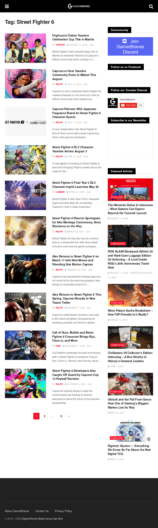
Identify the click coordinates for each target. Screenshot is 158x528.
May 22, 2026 (117, 412)
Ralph (59, 84)
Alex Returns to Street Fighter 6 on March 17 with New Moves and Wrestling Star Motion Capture (75, 260)
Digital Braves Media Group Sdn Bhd (42, 518)
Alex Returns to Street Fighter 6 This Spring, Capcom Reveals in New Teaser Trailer (76, 298)
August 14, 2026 (119, 218)
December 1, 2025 (75, 345)
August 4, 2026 (118, 319)
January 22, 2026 (76, 269)
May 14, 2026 (117, 459)
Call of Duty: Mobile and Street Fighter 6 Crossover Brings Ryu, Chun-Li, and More (73, 336)
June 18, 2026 (74, 156)
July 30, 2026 (74, 84)
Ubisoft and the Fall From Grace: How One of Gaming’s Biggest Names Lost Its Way (130, 403)
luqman (60, 192)
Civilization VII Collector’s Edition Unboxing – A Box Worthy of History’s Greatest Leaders (130, 357)
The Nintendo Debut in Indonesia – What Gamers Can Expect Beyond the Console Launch (130, 209)
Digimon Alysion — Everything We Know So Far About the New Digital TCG (129, 450)
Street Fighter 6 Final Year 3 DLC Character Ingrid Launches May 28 (75, 184)
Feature (117, 197)
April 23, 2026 (77, 192)
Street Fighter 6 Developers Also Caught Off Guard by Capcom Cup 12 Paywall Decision (75, 374)
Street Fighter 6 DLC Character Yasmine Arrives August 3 (72, 149)
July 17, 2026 (74, 122)
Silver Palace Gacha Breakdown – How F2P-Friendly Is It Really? (130, 312)
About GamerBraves (17, 511)
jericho (60, 44)
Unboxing (118, 243)
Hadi (58, 345)
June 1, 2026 (117, 366)
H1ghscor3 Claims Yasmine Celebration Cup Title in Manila (73, 37)
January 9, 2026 (76, 307)
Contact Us (42, 511)
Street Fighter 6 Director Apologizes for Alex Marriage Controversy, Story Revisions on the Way (76, 222)
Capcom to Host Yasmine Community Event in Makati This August (74, 75)
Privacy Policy (63, 511)
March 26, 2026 (75, 231)
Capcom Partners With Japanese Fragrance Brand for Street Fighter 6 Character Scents (76, 113)
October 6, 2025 (76, 384)
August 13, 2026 (78, 44)
